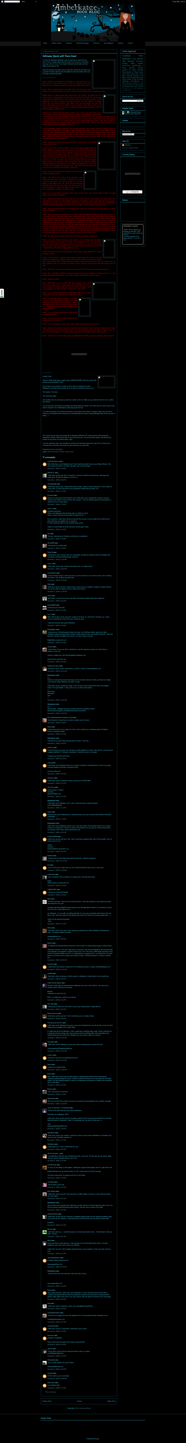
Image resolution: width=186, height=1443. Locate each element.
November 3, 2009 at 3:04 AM (56, 939)
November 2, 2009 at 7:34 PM (56, 819)
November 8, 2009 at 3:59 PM (56, 1308)
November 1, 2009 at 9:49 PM (56, 548)
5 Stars (128, 77)
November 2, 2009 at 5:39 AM (56, 662)
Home (45, 43)
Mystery (135, 83)
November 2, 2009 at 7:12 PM (56, 808)
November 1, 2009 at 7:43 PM (56, 529)
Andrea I (50, 747)
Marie (49, 928)
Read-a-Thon (135, 74)
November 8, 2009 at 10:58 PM (57, 1378)
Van (48, 533)
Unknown (52, 449)
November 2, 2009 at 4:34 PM (56, 758)
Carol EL (50, 964)
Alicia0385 (50, 543)
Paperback (129, 83)
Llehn (49, 595)
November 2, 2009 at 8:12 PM (56, 832)
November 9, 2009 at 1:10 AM (56, 1388)
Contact (130, 43)
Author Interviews (52, 451)
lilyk (48, 1303)
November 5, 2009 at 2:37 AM (56, 1160)
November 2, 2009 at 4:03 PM (56, 743)
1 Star (130, 88)
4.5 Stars (132, 70)
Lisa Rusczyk (51, 1165)
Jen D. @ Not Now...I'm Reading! (58, 1108)
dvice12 (50, 1373)
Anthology (125, 81)
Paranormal (126, 72)
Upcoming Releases (128, 86)
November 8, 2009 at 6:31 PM (56, 1356)
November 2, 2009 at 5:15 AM (56, 642)
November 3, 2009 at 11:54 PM (57, 1060)
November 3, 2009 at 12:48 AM (57, 870)
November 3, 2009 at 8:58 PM (56, 1018)
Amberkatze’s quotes (130, 226)
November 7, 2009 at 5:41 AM (56, 1253)
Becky (49, 1290)
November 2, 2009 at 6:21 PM (56, 783)
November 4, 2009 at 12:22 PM (57, 1104)
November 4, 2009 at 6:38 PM (56, 1129)
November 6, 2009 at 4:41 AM (56, 1187)
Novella (140, 70)
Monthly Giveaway (82, 43)
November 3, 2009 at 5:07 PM (56, 1009)
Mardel (49, 943)
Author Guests (56, 43)
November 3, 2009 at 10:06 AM (57, 960)
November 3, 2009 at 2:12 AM (56, 924)
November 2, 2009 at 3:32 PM (56, 734)
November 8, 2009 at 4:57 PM (56, 1322)
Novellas (133, 77)
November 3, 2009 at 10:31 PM (57, 1038)
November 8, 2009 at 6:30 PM (56, 1344)
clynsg (49, 763)
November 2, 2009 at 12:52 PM (57, 713)
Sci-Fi (134, 88)
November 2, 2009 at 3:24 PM (56, 723)
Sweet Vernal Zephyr (54, 983)
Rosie (49, 1074)
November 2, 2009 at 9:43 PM (56, 851)
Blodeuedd (51, 1098)
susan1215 (50, 1326)
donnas (49, 647)
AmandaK (50, 1042)
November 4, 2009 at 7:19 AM (56, 1094)
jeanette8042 (51, 605)
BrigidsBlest (51, 629)
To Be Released (138, 85)
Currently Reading (132, 76)
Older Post (111, 1401)
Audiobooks (136, 65)
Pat (48, 865)
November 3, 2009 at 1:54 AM (56, 895)
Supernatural (140, 88)
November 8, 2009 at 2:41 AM (56, 1286)
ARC (124, 61)
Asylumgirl (51, 874)
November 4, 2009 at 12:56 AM (57, 1070)
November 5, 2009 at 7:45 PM (56, 1178)
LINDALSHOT (51, 889)
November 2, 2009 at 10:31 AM (57, 671)
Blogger (96, 1439)
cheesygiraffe (51, 484)
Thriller (131, 85)
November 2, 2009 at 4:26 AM (56, 601)
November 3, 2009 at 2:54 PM (56, 979)
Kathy (49, 727)
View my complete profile (130, 148)
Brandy (49, 1089)
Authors (120, 43)
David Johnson (52, 1013)
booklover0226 (52, 836)
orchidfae (50, 1182)
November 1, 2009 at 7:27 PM (56, 491)
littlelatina (50, 1144)
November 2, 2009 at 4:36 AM (56, 610)
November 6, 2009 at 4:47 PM (56, 1210)
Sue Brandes (51, 573)
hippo (49, 812)
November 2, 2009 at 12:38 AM (57, 580)
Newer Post (47, 1401)
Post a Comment (50, 1392)
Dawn (49, 1064)
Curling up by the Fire (54, 1023)
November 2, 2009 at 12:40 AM (57, 591)
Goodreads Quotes (138, 243)
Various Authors (138, 86)
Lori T (49, 614)
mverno (50, 1055)
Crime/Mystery (135, 81)
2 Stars (141, 83)
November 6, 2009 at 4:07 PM (56, 1198)
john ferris (50, 787)
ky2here (50, 855)
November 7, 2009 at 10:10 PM (57, 1267)
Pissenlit (50, 495)
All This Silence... (53, 1153)
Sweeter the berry (53, 666)
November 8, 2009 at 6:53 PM (56, 1369)
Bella (49, 899)
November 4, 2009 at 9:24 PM (56, 1149)
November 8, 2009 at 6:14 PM (56, 1331)
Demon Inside (54, 64)
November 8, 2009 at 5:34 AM (56, 1299)
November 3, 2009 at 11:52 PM (57, 1051)
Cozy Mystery (137, 59)
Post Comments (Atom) (83, 1408)
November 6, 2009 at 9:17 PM (56, 1225)
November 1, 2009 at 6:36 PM (56, 480)
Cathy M (50, 552)
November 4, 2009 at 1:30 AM (56, 1085)
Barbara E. (50, 472)
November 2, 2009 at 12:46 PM (57, 700)
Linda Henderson (53, 461)
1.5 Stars (124, 88)
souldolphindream (53, 1313)
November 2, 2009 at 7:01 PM (56, 796)
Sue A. (49, 563)
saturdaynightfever (53, 1257)
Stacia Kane (46, 62)
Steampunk (125, 85)
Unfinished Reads (126, 90)
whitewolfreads (52, 1214)
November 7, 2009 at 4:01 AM (56, 1236)
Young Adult (128, 63)
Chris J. (50, 508)
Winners (96, 43)
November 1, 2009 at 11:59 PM (57, 569)
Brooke (49, 1229)
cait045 (49, 973)
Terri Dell (50, 1004)
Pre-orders (140, 79)
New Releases (108, 43)
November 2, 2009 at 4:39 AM (56, 625)
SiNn (49, 584)
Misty (49, 1240)
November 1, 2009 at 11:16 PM (57, 559)
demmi (49, 1348)
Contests (69, 43)
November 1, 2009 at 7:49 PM (56, 539)
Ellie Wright (51, 1191)
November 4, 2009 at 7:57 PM (56, 1140)
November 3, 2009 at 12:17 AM (57, 861)
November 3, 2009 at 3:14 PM (56, 1000)
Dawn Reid (51, 1382)
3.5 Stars (135, 72)
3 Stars (134, 79)
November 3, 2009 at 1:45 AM (56, 885)
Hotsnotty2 (51, 1360)
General (132, 68)
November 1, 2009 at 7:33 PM (56, 504)
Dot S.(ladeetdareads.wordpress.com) (59, 717)
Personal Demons (76, 62)
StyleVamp (51, 1133)
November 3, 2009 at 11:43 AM (57, 969)
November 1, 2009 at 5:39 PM (56, 468)
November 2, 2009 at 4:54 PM (56, 774)
